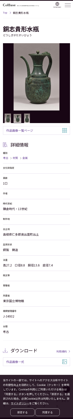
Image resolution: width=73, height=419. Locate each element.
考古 (5, 158)
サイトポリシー (20, 403)
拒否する (22, 412)
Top (5, 13)
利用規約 (61, 351)
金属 (25, 158)
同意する (47, 412)
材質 (15, 158)
